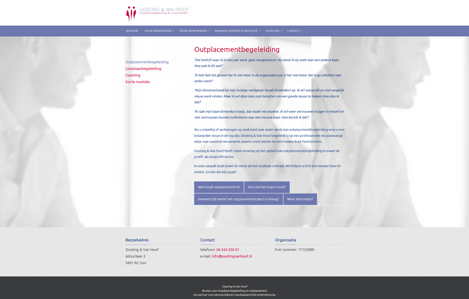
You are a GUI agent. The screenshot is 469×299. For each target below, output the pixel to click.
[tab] (219, 187)
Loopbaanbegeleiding (143, 68)
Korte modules (137, 82)
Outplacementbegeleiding (147, 62)
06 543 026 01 (227, 249)
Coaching (133, 75)
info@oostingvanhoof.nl (232, 256)
